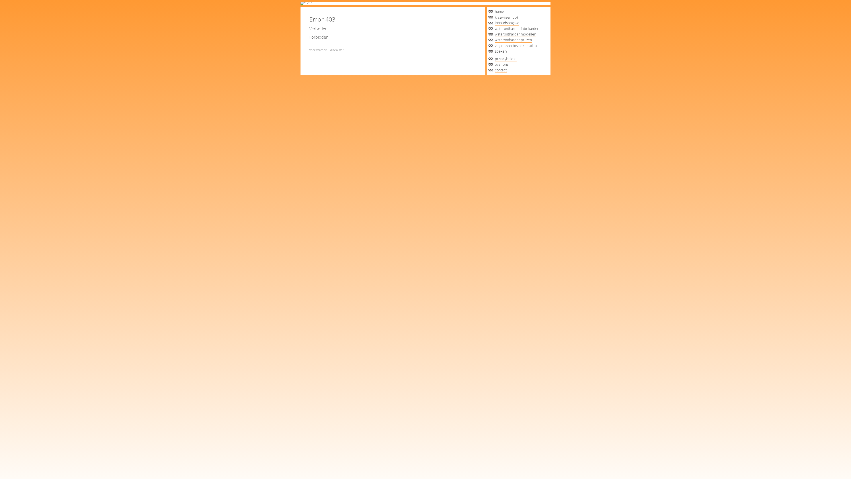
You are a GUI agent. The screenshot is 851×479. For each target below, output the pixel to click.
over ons (501, 64)
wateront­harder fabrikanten (517, 28)
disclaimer (337, 50)
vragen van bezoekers (512, 45)
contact (501, 70)
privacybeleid (506, 58)
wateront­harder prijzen (513, 39)
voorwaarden (318, 50)
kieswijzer (503, 17)
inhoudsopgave (507, 22)
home (499, 11)
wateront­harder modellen (515, 34)
